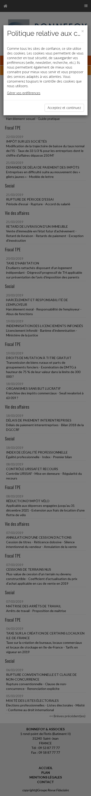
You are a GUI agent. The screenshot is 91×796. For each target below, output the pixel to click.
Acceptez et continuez (64, 107)
